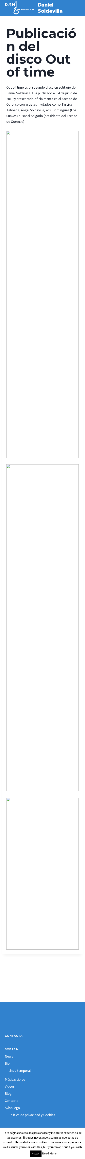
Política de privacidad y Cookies (31, 1115)
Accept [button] (35, 1153)
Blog (8, 1093)
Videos (10, 1086)
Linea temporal (19, 1070)
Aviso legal (13, 1107)
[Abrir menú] (76, 8)
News (9, 1056)
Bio (7, 1063)
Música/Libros (15, 1079)
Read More (49, 1153)
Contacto (12, 1100)
